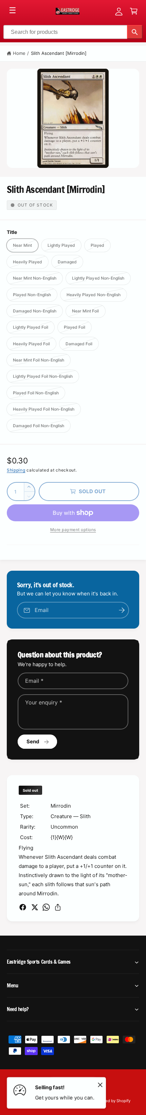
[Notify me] (121, 610)
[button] (133, 11)
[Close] (100, 1084)
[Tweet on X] (35, 907)
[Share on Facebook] (23, 907)
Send (33, 741)
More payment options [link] (73, 529)
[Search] (135, 32)
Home (19, 53)
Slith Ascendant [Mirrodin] (59, 53)
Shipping (16, 470)
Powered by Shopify (112, 1100)
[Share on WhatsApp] (46, 907)
